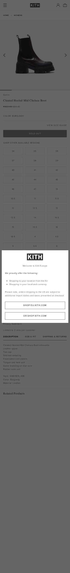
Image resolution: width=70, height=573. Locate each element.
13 (57, 208)
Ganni (6, 95)
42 (57, 170)
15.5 (35, 227)
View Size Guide (57, 125)
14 (35, 217)
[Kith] (35, 5)
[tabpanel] (35, 364)
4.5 (57, 236)
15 (13, 227)
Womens (18, 15)
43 (13, 179)
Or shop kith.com (34, 315)
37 (13, 160)
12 (13, 208)
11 (35, 198)
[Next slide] (65, 55)
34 (13, 151)
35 (35, 151)
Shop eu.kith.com (34, 305)
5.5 (35, 246)
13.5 (13, 217)
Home (6, 15)
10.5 (13, 198)
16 (57, 227)
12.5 (35, 208)
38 (35, 160)
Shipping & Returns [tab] (55, 336)
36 (56, 151)
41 (35, 170)
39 (56, 160)
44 (35, 179)
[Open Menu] (5, 5)
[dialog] (35, 286)
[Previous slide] (4, 55)
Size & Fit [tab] (30, 336)
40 (13, 170)
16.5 (13, 236)
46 (13, 189)
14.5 (57, 217)
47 (35, 189)
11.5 (57, 198)
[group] (35, 55)
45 (57, 179)
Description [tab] (10, 336)
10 (57, 189)
